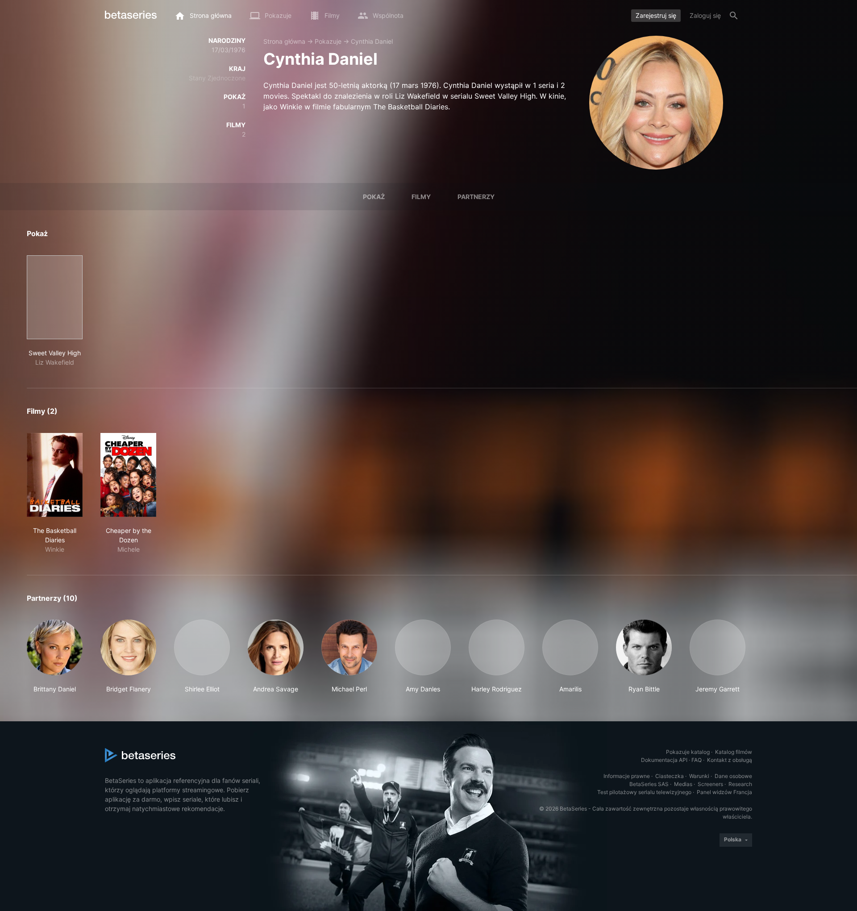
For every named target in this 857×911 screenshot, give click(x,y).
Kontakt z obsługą (729, 760)
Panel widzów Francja (724, 792)
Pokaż (374, 196)
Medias (683, 784)
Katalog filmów (733, 752)
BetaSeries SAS (649, 784)
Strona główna (284, 41)
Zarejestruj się (656, 15)
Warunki (699, 776)
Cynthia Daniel (372, 41)
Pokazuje (328, 41)
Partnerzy (476, 196)
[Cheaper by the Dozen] (128, 475)
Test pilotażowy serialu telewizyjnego (644, 792)
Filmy (421, 196)
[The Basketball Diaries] (55, 475)
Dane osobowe (733, 776)
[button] (55, 657)
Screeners (710, 784)
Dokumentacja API (664, 760)
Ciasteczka (669, 776)
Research (740, 784)
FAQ (696, 760)
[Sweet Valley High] (55, 297)
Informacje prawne (626, 776)
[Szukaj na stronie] (733, 15)
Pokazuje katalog (688, 752)
